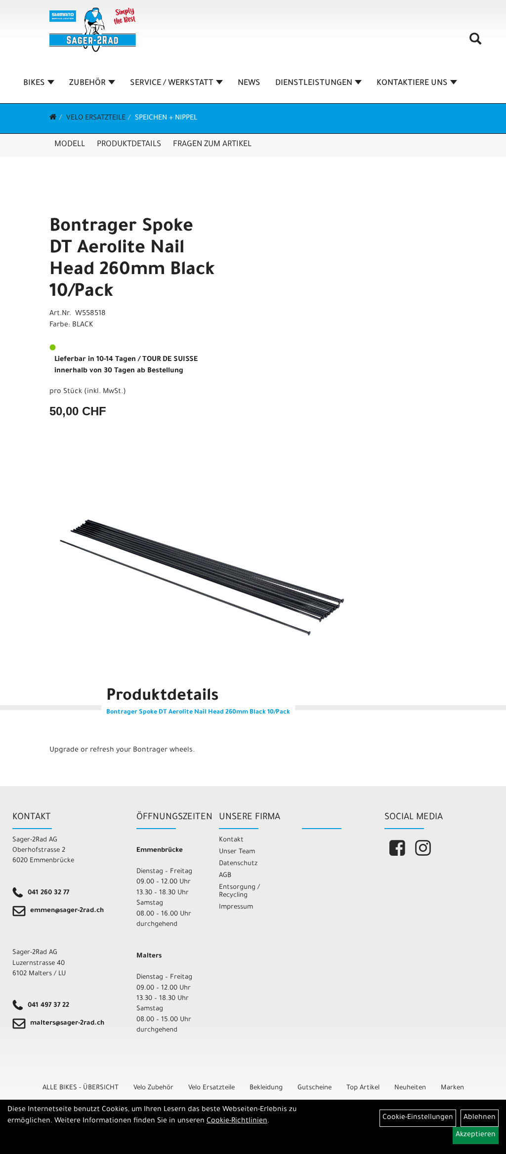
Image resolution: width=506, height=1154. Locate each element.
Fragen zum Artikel (212, 144)
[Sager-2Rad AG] (92, 29)
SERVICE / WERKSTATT (171, 83)
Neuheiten (410, 1088)
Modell (69, 144)
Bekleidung (266, 1088)
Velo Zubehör (153, 1088)
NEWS (249, 83)
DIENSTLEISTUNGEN (313, 83)
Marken (452, 1088)
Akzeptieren (476, 1135)
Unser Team (237, 852)
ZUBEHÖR (87, 83)
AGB (225, 875)
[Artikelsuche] (475, 42)
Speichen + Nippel (166, 118)
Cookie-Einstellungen (417, 1118)
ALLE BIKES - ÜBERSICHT (80, 1088)
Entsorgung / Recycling (239, 891)
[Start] (53, 118)
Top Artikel (363, 1088)
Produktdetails (129, 144)
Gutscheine (314, 1088)
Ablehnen (480, 1118)
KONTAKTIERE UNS (412, 83)
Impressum (236, 907)
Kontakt (231, 840)
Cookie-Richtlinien (237, 1121)
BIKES (34, 83)
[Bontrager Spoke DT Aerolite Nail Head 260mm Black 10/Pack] (202, 576)
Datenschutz (238, 864)
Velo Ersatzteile (96, 118)
